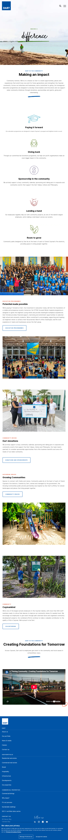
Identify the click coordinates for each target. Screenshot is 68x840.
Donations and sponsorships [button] (16, 460)
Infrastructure (6, 776)
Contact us (5, 749)
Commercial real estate (9, 763)
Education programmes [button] (14, 328)
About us (5, 732)
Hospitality (5, 771)
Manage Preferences (26, 836)
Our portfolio (6, 736)
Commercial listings (8, 793)
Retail (4, 767)
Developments (6, 780)
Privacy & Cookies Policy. (13, 832)
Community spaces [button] (12, 494)
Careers (4, 745)
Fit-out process (7, 802)
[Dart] (5, 721)
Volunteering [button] (10, 626)
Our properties (6, 785)
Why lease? (5, 798)
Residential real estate (9, 758)
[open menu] (64, 6)
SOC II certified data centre (11, 811)
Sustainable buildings (8, 807)
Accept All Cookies (41, 836)
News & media (6, 740)
